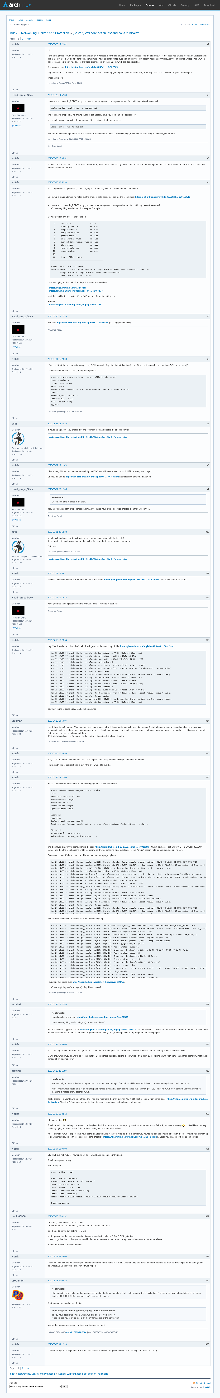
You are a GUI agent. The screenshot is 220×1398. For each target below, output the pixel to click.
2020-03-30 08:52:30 (57, 182)
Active (194, 24)
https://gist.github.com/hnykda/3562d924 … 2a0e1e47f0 (162, 197)
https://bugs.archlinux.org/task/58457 (67, 288)
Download (209, 5)
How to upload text (56, 437)
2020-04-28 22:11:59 (57, 1071)
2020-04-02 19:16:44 (57, 597)
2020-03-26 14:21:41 (57, 44)
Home (122, 5)
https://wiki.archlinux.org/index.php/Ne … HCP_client (92, 477)
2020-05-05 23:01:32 (57, 1216)
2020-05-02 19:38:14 (57, 1114)
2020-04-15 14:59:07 (57, 721)
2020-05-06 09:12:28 (57, 1344)
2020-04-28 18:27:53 (57, 1004)
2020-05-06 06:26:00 (57, 1256)
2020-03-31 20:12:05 (57, 489)
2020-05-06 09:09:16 (57, 1280)
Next (29, 39)
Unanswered (204, 24)
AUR (196, 5)
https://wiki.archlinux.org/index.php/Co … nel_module (130, 1137)
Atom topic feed (203, 1383)
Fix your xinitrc (120, 437)
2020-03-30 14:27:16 (57, 316)
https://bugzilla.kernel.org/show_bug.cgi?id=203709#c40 (108, 1029)
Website (18, 126)
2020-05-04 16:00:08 (57, 1149)
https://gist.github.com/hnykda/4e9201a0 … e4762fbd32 (131, 579)
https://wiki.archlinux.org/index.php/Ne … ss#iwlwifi (83, 322)
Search (29, 20)
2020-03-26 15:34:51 (57, 158)
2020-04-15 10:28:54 (57, 640)
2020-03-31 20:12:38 (57, 532)
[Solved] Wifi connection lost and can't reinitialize (106, 33)
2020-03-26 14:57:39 (57, 95)
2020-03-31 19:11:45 (57, 465)
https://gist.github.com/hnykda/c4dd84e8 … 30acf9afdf (147, 646)
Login (48, 20)
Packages (135, 5)
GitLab (172, 5)
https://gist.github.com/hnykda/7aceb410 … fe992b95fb (122, 847)
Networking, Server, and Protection (45, 33)
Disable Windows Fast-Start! (99, 437)
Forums (150, 5)
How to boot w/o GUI (75, 437)
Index (11, 20)
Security (185, 5)
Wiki (161, 5)
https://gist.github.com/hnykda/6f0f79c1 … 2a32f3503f (91, 67)
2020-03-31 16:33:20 (57, 423)
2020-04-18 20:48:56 (57, 753)
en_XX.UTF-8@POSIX (76, 1332)
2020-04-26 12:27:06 (57, 777)
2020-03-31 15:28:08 (57, 359)
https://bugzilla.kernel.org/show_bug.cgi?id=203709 (75, 304)
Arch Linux (17, 5)
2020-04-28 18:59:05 (57, 1044)
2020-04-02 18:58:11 (57, 573)
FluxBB (206, 1387)
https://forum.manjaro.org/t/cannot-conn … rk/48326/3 (76, 291)
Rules (20, 20)
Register (39, 20)
